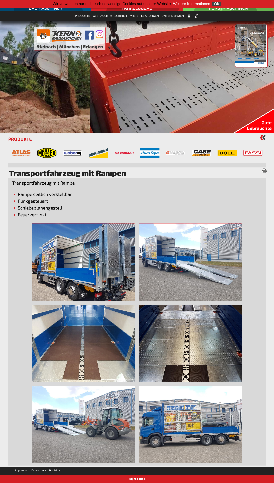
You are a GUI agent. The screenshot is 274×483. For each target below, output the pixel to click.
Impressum (21, 470)
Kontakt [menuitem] (196, 16)
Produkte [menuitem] (82, 15)
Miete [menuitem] (134, 15)
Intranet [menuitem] (189, 16)
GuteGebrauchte (259, 125)
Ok (216, 4)
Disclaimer (55, 470)
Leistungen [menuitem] (150, 15)
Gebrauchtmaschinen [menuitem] (110, 15)
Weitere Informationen (191, 4)
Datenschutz (38, 470)
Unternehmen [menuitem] (173, 15)
